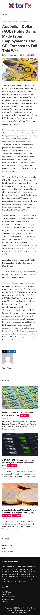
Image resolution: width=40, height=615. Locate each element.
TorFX (20, 608)
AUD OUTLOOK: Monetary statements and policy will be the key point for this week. (18, 463)
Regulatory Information (23, 610)
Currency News (7, 545)
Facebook (23, 612)
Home (4, 21)
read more (13, 429)
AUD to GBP (16, 515)
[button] (4, 351)
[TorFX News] (20, 8)
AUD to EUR (12, 21)
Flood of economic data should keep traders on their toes (17, 414)
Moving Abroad (7, 552)
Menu (5, 14)
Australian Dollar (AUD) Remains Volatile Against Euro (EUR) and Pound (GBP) (19, 511)
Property (5, 548)
